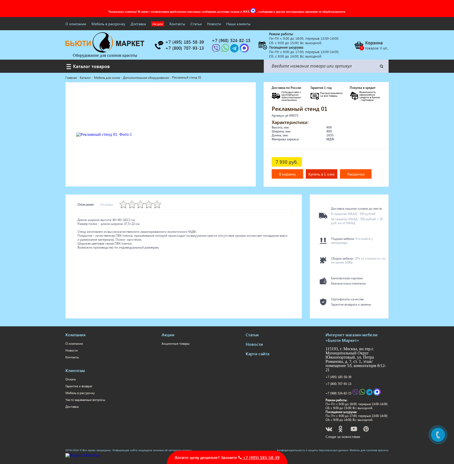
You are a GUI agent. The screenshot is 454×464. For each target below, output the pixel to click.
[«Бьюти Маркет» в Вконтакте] (329, 429)
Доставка (138, 23)
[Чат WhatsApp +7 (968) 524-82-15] (225, 50)
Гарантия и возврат (78, 386)
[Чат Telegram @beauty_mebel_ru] (235, 50)
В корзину (287, 174)
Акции (157, 23)
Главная (71, 78)
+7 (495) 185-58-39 (338, 377)
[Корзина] (359, 45)
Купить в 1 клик (321, 174)
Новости (214, 23)
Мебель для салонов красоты (369, 450)
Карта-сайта (257, 353)
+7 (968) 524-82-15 (338, 393)
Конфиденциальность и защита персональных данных (312, 450)
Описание (86, 204)
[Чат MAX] (253, 11)
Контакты (177, 23)
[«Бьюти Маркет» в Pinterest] (366, 429)
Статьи (196, 23)
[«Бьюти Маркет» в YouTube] (354, 429)
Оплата (70, 379)
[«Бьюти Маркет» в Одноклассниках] (340, 429)
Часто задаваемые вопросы (85, 400)
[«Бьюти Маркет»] (104, 51)
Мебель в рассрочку (108, 23)
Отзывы (106, 204)
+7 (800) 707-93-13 (338, 384)
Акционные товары (176, 344)
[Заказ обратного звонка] (159, 45)
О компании (75, 23)
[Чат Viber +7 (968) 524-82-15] (216, 50)
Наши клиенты (238, 23)
